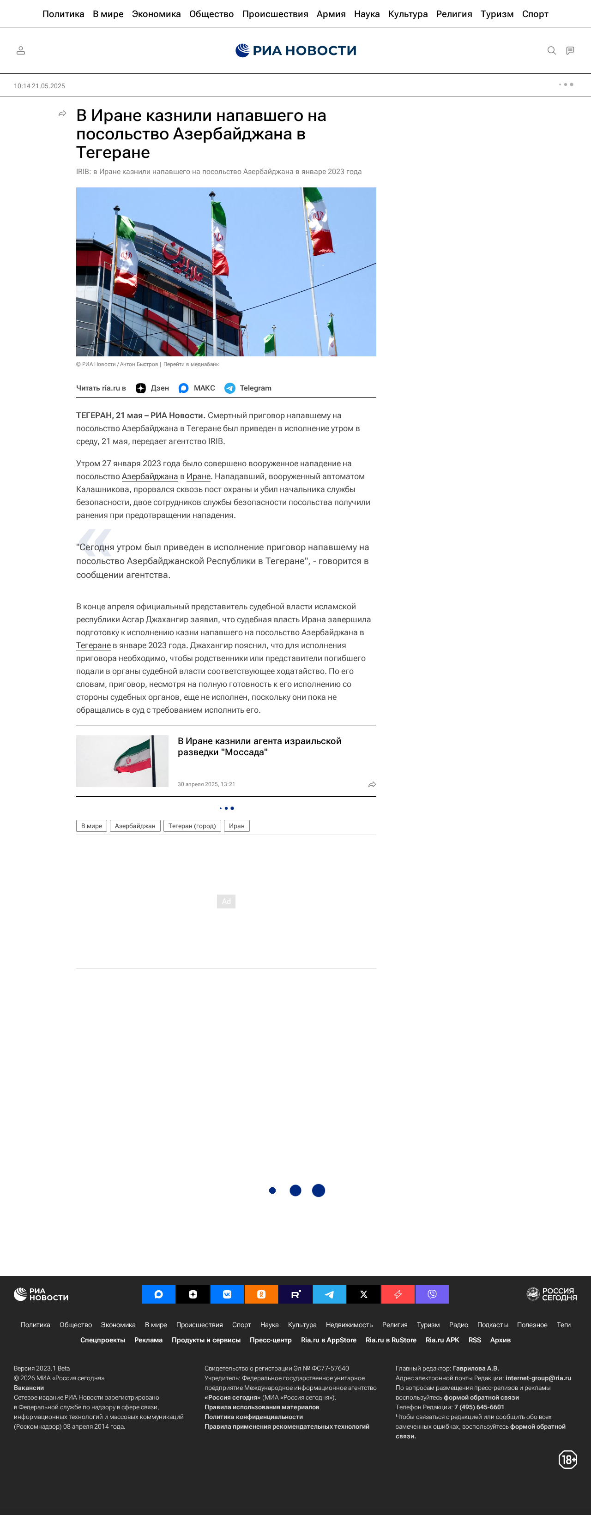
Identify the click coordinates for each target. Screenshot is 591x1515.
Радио (458, 1325)
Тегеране (93, 645)
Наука (269, 1325)
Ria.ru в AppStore (328, 1340)
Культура (302, 1325)
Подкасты (492, 1325)
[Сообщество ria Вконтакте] (227, 1294)
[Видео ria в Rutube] (295, 1294)
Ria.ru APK (442, 1340)
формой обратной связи (481, 1397)
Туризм (428, 1325)
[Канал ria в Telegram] (329, 1294)
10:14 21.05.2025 (39, 86)
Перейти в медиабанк (191, 364)
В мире (91, 826)
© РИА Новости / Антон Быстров (117, 364)
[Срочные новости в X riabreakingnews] (398, 1294)
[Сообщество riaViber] (432, 1294)
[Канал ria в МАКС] (158, 1294)
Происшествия (199, 1325)
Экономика (118, 1325)
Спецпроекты (102, 1340)
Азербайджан (135, 826)
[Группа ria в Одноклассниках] (261, 1294)
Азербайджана (150, 476)
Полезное (532, 1325)
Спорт (241, 1325)
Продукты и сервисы (206, 1340)
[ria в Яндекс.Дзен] (193, 1294)
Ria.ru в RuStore (391, 1340)
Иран (237, 826)
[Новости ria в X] (363, 1294)
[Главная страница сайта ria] (295, 51)
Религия (395, 1325)
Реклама (148, 1340)
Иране (199, 476)
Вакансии (29, 1387)
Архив (500, 1340)
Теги (564, 1325)
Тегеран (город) (192, 826)
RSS (475, 1340)
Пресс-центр (271, 1340)
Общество (76, 1325)
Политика (35, 1325)
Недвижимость (349, 1325)
